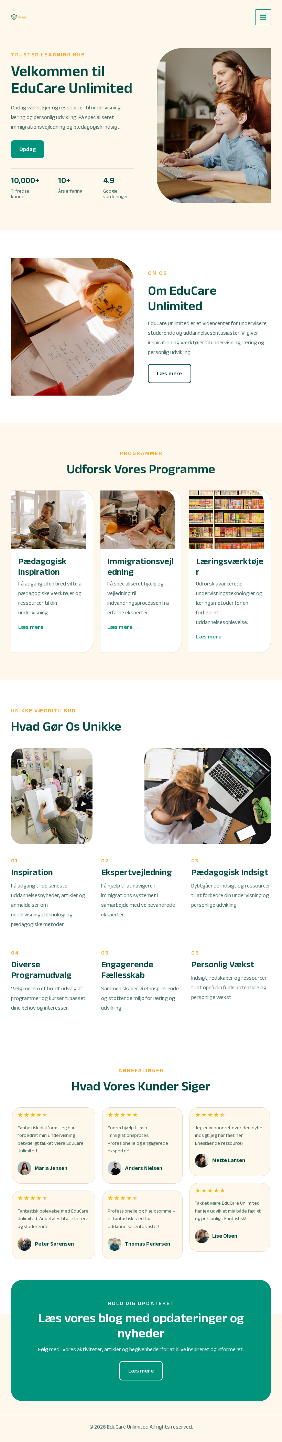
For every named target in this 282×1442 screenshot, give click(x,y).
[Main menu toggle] (263, 17)
